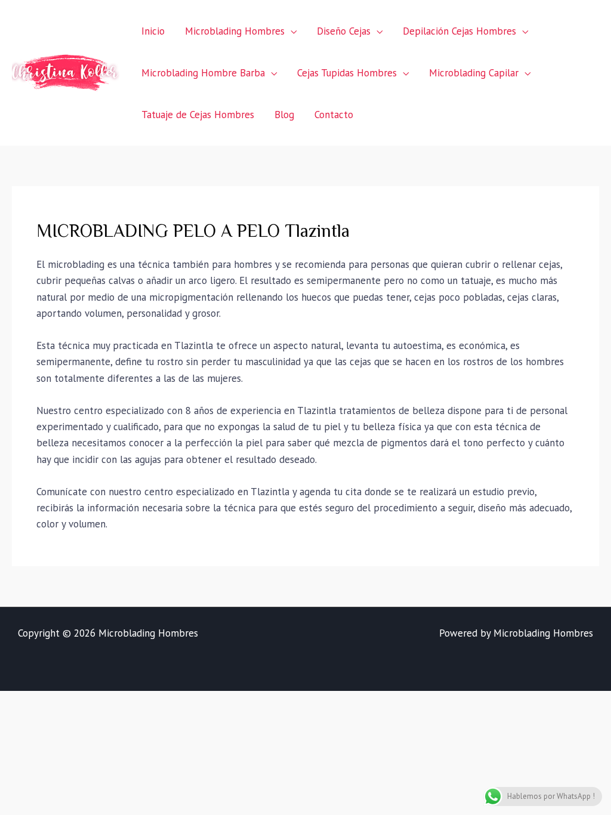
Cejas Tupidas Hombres (347, 72)
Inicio (153, 31)
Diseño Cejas (344, 31)
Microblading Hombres (235, 31)
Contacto (333, 114)
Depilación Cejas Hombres (459, 31)
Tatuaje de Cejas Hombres (197, 114)
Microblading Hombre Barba (203, 72)
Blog (284, 114)
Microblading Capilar (474, 72)
